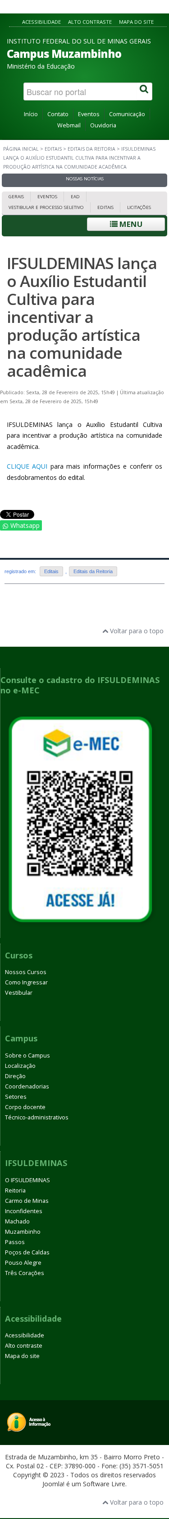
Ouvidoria (103, 125)
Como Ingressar (26, 982)
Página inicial (21, 149)
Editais (53, 149)
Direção (15, 1076)
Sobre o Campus (27, 1055)
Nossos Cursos (25, 972)
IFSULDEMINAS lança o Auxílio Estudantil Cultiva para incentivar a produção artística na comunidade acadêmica (82, 316)
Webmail (69, 125)
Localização (20, 1066)
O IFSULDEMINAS (27, 1180)
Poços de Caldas (27, 1252)
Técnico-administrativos (37, 1117)
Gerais (16, 197)
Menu (130, 224)
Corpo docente (25, 1107)
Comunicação (127, 114)
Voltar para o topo (136, 631)
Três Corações (24, 1273)
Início (31, 114)
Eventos (89, 114)
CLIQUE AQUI (27, 466)
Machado (17, 1221)
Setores (16, 1097)
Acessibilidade (41, 21)
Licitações (139, 207)
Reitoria (15, 1190)
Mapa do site (136, 21)
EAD (75, 197)
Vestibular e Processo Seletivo (46, 207)
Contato (58, 114)
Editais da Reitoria (91, 149)
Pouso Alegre (23, 1263)
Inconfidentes (23, 1211)
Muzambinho (23, 1232)
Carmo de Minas (27, 1201)
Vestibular (18, 993)
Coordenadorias (27, 1086)
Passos (15, 1242)
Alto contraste (90, 21)
